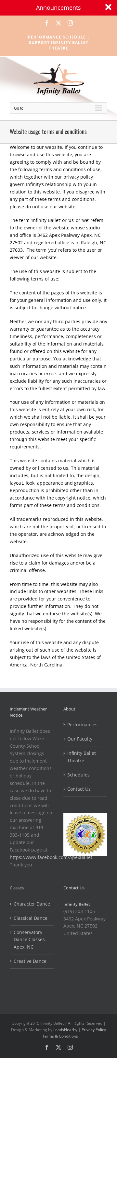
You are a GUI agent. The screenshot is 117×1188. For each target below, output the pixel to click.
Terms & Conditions (60, 1036)
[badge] (85, 816)
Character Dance (32, 904)
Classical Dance (30, 918)
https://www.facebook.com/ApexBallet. (52, 857)
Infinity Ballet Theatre (81, 757)
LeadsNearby (65, 1029)
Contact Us (79, 789)
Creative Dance (30, 961)
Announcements (58, 7)
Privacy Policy (94, 1029)
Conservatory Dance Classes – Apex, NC (31, 939)
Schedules (78, 775)
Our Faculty (79, 739)
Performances (82, 724)
